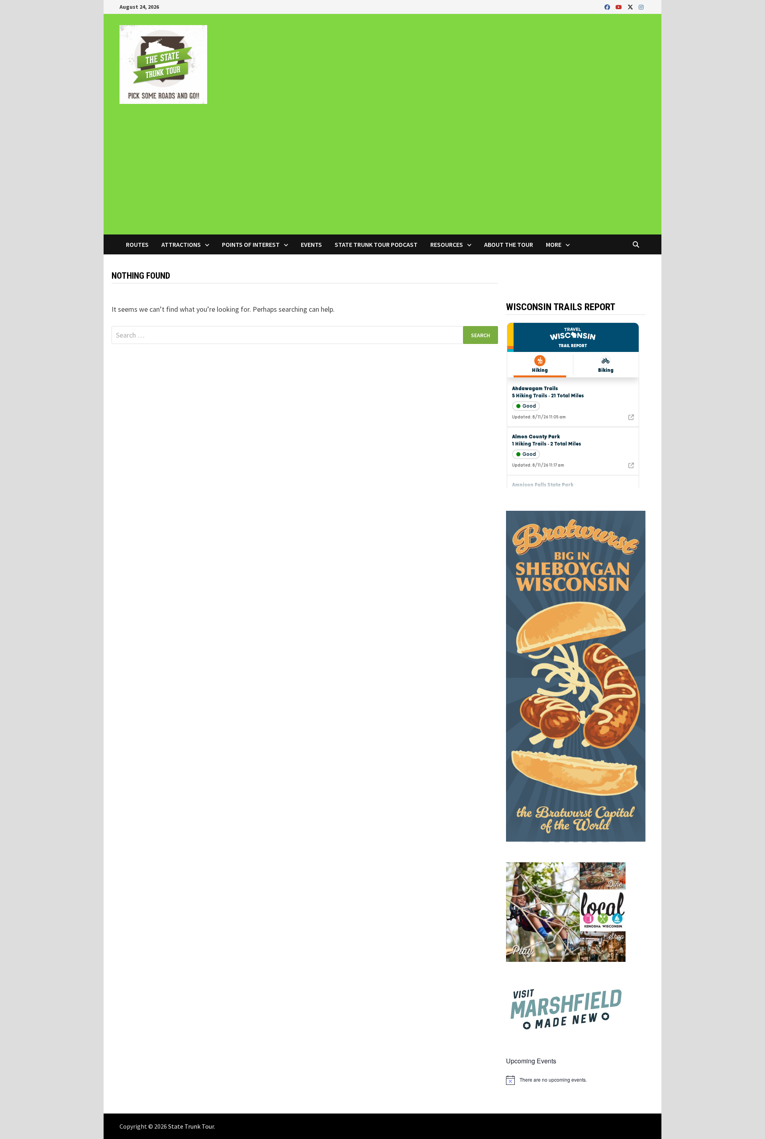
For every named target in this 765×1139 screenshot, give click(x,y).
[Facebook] (608, 6)
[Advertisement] (382, 175)
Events (311, 244)
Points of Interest (251, 244)
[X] (631, 6)
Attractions (181, 244)
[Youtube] (620, 6)
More (553, 244)
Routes (137, 244)
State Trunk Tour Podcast (376, 244)
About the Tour (508, 244)
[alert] (575, 1080)
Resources (446, 244)
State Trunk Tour (191, 1126)
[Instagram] (641, 6)
